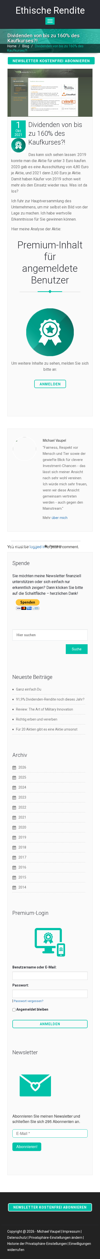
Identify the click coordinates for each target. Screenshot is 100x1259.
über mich (59, 518)
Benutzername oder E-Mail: (34, 967)
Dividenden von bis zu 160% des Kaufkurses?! (55, 133)
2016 (22, 867)
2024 (22, 787)
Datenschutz (17, 1237)
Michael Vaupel (26, 546)
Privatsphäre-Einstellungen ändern (55, 1237)
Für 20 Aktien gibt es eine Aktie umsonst (46, 729)
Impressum (71, 1231)
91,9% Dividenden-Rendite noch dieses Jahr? (50, 699)
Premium (56, 546)
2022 (22, 807)
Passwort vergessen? (28, 1001)
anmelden (50, 383)
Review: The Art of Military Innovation (44, 709)
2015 (22, 877)
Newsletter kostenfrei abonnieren (51, 60)
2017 (22, 857)
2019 (22, 837)
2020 (22, 827)
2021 (22, 817)
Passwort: (20, 985)
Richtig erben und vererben (36, 719)
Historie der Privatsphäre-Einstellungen (37, 1244)
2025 (22, 777)
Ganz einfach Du (28, 689)
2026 (22, 767)
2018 (22, 847)
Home (12, 46)
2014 (22, 887)
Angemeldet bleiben (32, 1009)
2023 (22, 797)
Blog (25, 46)
